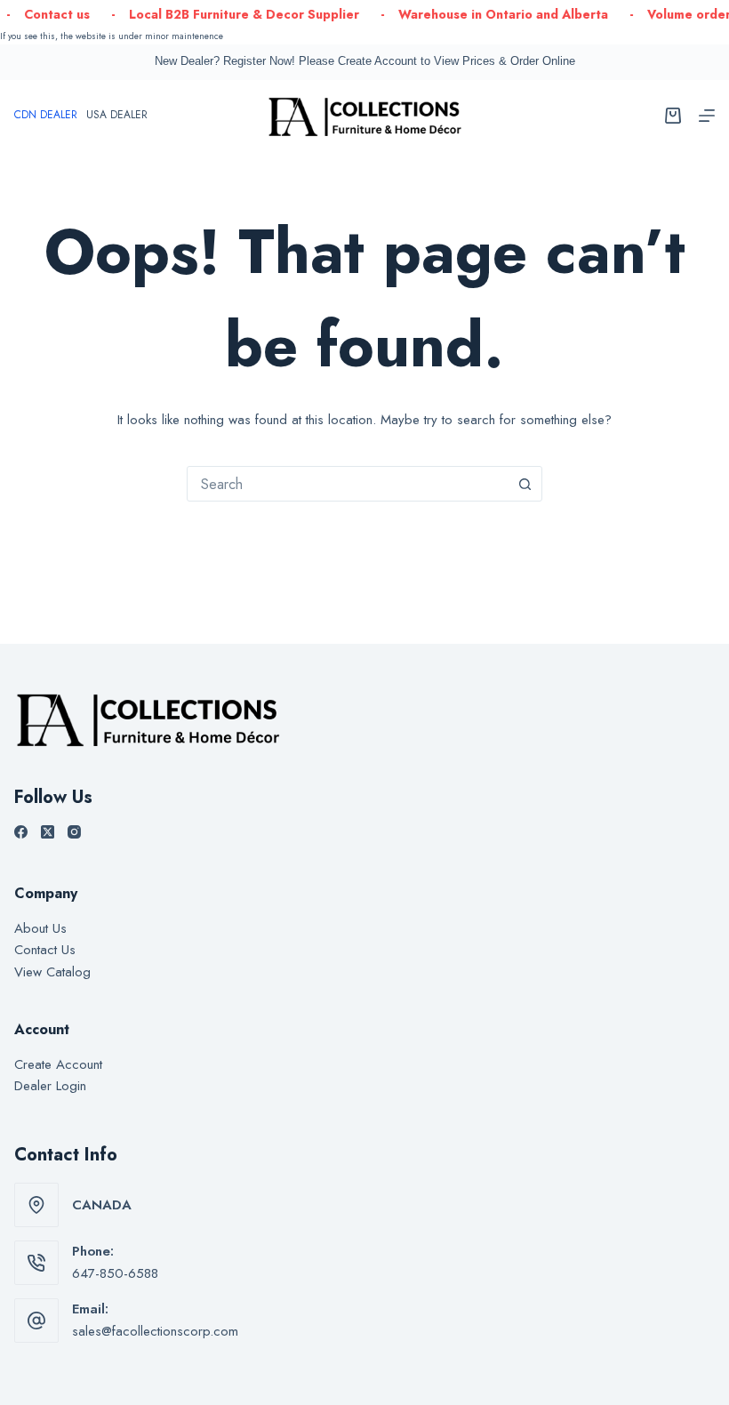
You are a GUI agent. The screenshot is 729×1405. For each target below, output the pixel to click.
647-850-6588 (115, 1273)
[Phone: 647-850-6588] (36, 1262)
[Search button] (524, 484)
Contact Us (45, 949)
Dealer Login (50, 1086)
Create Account (58, 1064)
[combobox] (348, 484)
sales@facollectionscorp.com (155, 1331)
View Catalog (52, 972)
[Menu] (707, 116)
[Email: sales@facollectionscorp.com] (36, 1320)
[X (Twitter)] (47, 832)
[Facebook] (21, 832)
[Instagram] (74, 832)
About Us (40, 928)
